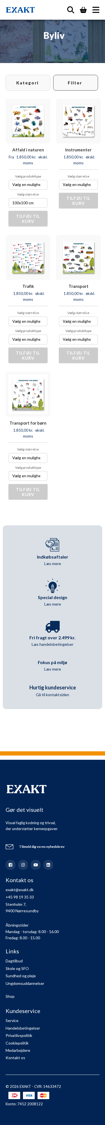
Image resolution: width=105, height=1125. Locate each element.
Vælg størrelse (28, 194)
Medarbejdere (18, 1050)
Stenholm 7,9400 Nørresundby (22, 907)
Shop (10, 996)
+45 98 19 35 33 (20, 897)
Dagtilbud (14, 960)
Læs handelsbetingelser (52, 644)
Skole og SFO (17, 968)
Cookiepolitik (17, 1043)
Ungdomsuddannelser (25, 983)
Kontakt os (15, 1057)
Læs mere (52, 563)
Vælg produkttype (28, 176)
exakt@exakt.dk (20, 889)
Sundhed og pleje (21, 975)
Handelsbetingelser (23, 1028)
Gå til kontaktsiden (52, 694)
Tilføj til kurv (28, 219)
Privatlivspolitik (19, 1035)
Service (12, 1020)
